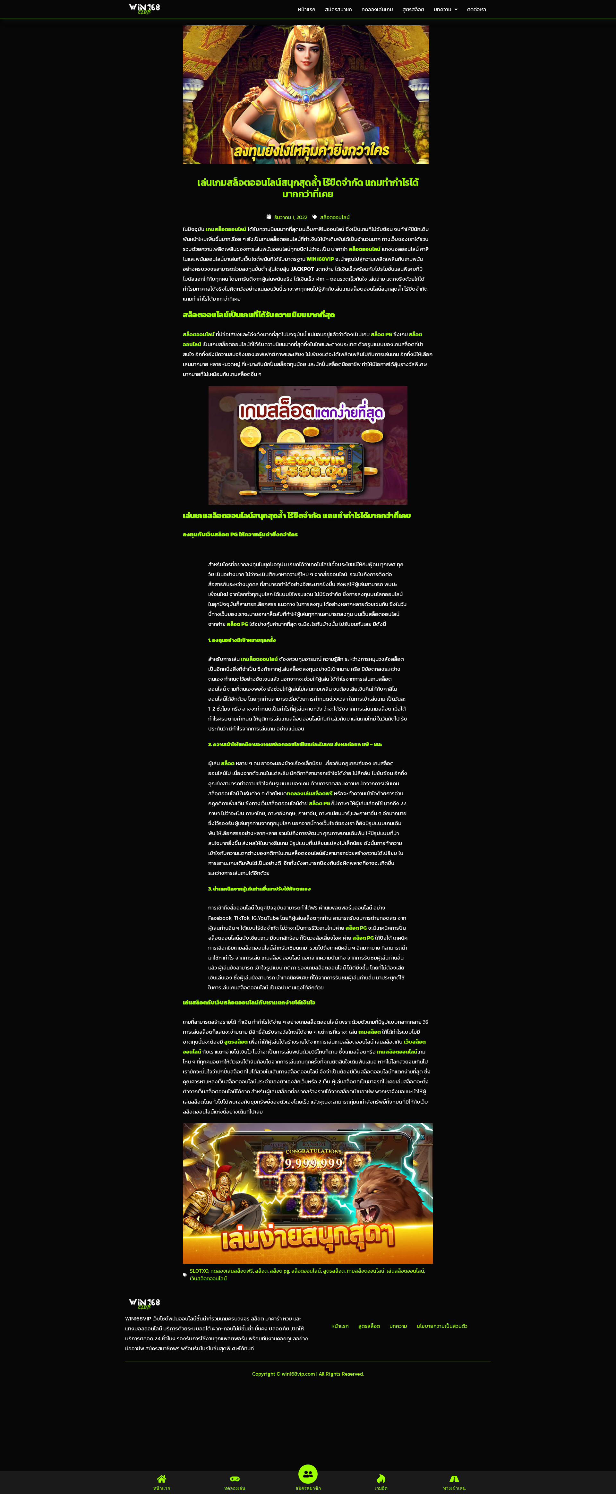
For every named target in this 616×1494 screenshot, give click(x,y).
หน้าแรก (306, 9)
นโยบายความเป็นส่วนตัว (442, 1326)
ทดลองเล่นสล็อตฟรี (231, 1271)
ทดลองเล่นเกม (377, 9)
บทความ (442, 9)
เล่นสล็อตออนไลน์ (405, 1271)
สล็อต (261, 1271)
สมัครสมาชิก (338, 9)
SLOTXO (199, 1271)
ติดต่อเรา (476, 9)
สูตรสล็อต (413, 9)
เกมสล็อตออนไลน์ (365, 1271)
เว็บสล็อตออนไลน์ (208, 1278)
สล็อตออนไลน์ (335, 217)
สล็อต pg (279, 1271)
